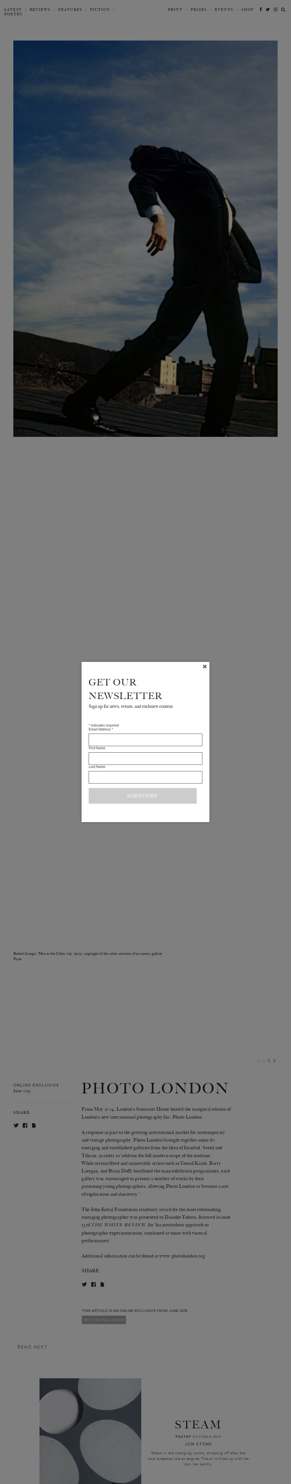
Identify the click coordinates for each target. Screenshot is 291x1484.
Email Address (101, 729)
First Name (97, 748)
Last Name (97, 767)
